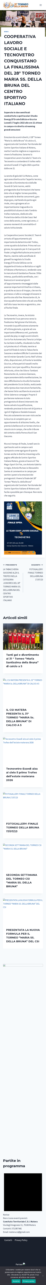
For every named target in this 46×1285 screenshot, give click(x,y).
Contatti (8, 1240)
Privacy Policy (21, 1240)
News (6, 32)
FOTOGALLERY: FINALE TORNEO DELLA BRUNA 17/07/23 (35, 572)
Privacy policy (28, 1281)
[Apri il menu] (40, 5)
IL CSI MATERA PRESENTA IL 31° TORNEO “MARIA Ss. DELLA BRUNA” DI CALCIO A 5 (20, 717)
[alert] (23, 1194)
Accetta (16, 1281)
